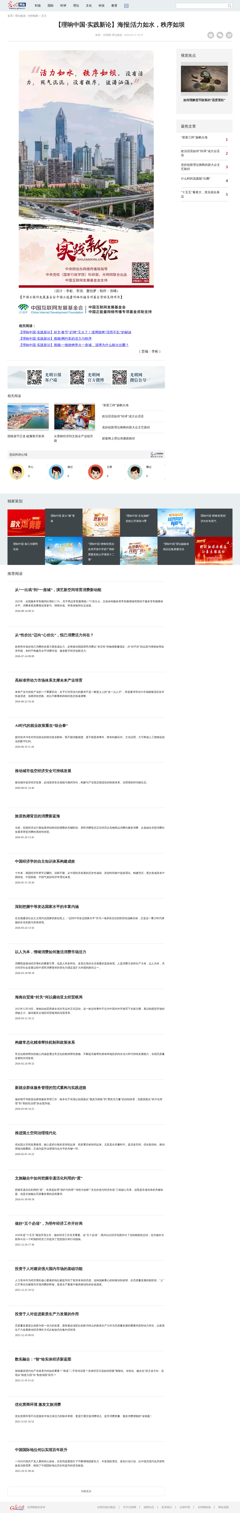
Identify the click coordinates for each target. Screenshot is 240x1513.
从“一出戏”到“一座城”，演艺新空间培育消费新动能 (58, 590)
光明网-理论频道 (112, 35)
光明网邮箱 (204, 1507)
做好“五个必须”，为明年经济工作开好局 (48, 1223)
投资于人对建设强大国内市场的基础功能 (48, 1269)
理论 (76, 5)
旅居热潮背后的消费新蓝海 (37, 816)
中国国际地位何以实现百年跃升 (41, 1450)
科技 (102, 5)
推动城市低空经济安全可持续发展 (43, 771)
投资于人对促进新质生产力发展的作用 (47, 1314)
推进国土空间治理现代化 (35, 1133)
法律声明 (185, 1507)
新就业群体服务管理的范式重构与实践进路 (50, 1088)
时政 (38, 5)
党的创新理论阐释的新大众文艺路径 (126, 427)
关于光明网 (129, 1507)
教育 (114, 5)
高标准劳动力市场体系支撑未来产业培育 (48, 680)
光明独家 (33, 15)
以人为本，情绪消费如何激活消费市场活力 (50, 952)
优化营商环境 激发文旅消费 (38, 1404)
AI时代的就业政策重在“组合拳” (41, 725)
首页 (10, 15)
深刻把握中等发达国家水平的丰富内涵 (47, 906)
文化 (89, 5)
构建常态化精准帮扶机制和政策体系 (45, 1042)
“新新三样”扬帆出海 (115, 405)
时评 (63, 5)
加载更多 (86, 1491)
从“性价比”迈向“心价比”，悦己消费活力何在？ (54, 635)
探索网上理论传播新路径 (118, 438)
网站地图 (223, 1507)
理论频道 (20, 15)
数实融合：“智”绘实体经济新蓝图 (43, 1359)
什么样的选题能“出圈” (196, 178)
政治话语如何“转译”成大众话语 (123, 416)
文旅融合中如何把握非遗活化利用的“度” (48, 1178)
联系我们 (167, 1507)
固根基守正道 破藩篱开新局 (26, 436)
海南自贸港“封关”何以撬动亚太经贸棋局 (48, 997)
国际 (51, 5)
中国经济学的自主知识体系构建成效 (45, 861)
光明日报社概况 (106, 1507)
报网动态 (149, 1507)
